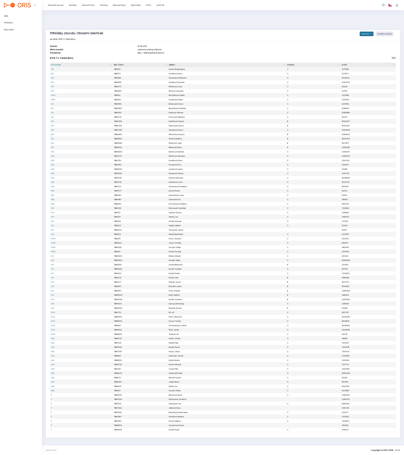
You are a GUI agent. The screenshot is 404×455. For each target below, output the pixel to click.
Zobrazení (365, 34)
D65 (52, 199)
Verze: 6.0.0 (51, 450)
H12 (52, 256)
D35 (52, 156)
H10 (52, 208)
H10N (53, 238)
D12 (52, 104)
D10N (53, 95)
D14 (52, 121)
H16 (52, 295)
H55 (52, 373)
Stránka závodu (384, 34)
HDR (52, 390)
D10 (52, 69)
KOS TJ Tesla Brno (61, 58)
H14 (52, 277)
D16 (52, 147)
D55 (52, 195)
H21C (53, 312)
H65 (53, 386)
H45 (52, 364)
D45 (52, 169)
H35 (52, 338)
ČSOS (397, 450)
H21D (53, 334)
